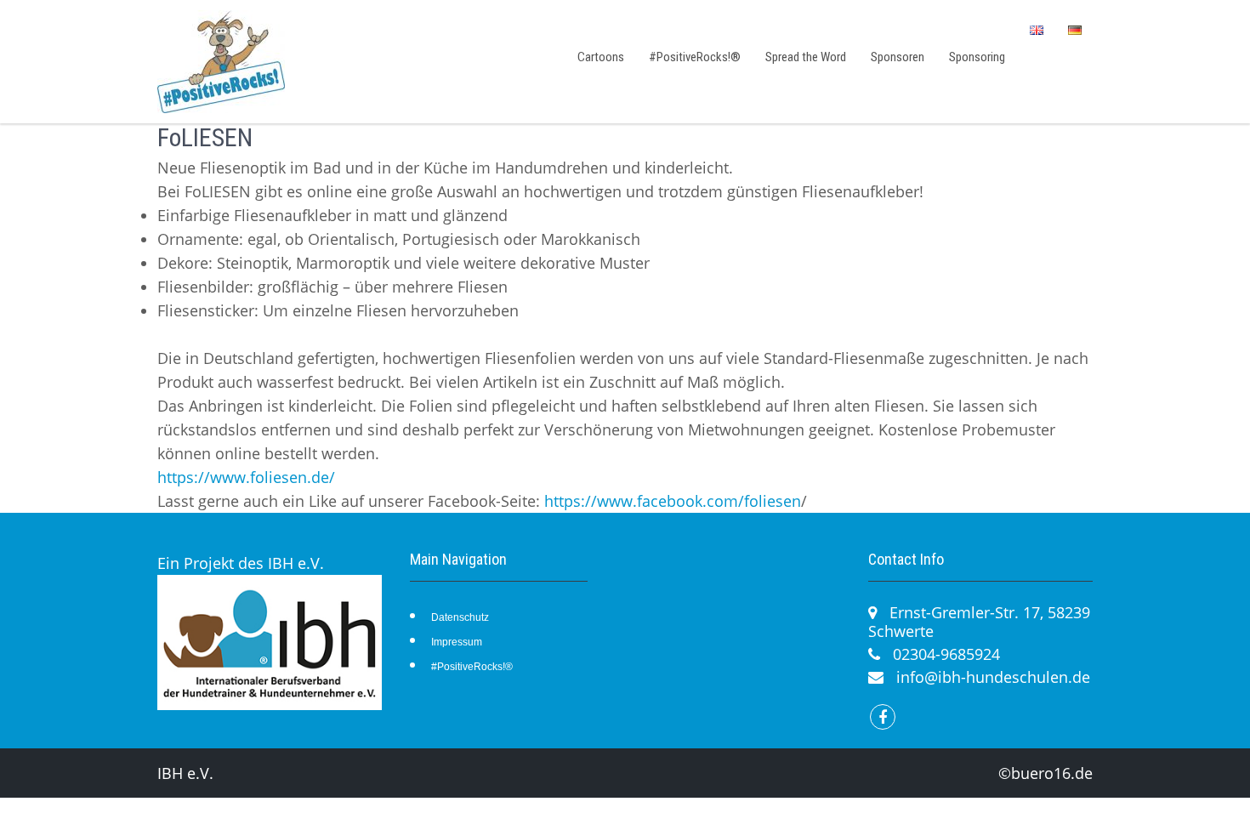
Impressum (456, 642)
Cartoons (600, 57)
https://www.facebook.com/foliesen (672, 501)
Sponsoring (977, 57)
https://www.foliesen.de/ (246, 477)
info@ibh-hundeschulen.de (993, 677)
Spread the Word (805, 57)
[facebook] (882, 717)
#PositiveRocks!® (695, 57)
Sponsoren (897, 57)
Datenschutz (460, 617)
